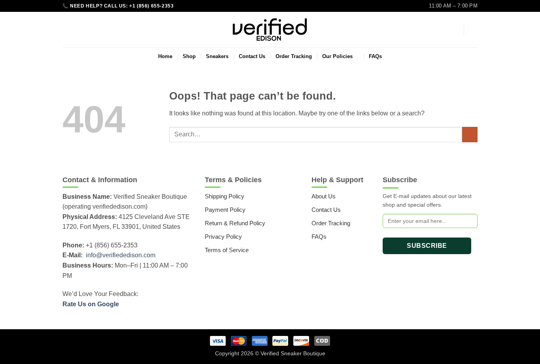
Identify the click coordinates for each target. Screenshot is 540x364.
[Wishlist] (65, 29)
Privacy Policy (223, 236)
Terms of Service (227, 250)
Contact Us (252, 56)
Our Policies (337, 56)
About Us (324, 196)
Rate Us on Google (90, 304)
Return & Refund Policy (235, 223)
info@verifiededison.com (120, 255)
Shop (189, 56)
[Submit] (470, 134)
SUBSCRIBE (427, 245)
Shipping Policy (224, 196)
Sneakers (217, 56)
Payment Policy (225, 209)
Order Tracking (294, 56)
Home (165, 56)
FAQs (375, 56)
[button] (454, 29)
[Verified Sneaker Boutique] (270, 29)
